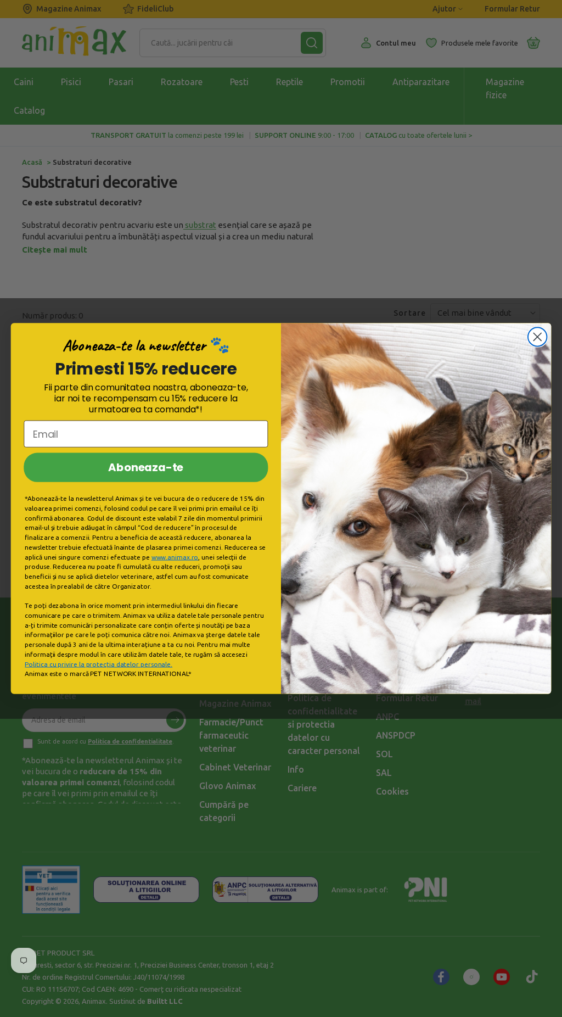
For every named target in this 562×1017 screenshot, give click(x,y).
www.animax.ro (175, 557)
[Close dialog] (537, 336)
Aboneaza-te (145, 467)
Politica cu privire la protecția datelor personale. (98, 664)
